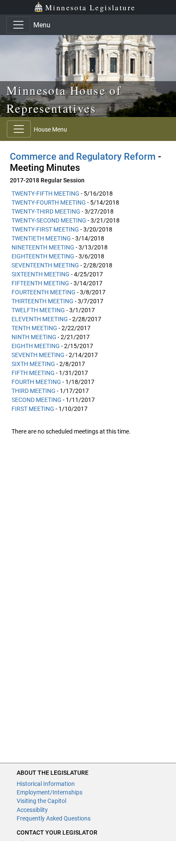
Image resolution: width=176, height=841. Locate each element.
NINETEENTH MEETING (43, 247)
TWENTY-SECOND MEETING (49, 220)
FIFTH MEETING (33, 372)
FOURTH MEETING (36, 381)
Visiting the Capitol (41, 800)
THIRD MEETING (34, 390)
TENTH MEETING (34, 328)
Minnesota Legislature (90, 7)
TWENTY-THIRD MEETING (46, 211)
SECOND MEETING (37, 399)
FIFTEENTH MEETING (40, 283)
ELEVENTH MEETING (40, 319)
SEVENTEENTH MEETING (45, 265)
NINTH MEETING (34, 337)
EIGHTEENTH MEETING (43, 256)
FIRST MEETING (33, 408)
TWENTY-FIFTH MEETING (45, 193)
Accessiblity (32, 809)
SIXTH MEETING (33, 363)
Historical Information (46, 783)
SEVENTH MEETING (38, 355)
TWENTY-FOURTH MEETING (49, 202)
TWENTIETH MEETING (41, 238)
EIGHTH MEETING (36, 346)
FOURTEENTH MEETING (44, 292)
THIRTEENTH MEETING (42, 301)
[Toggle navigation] (18, 24)
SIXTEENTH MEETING (41, 274)
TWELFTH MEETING (38, 310)
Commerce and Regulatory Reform (82, 156)
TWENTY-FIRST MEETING (45, 229)
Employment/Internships (49, 792)
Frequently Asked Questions (54, 818)
